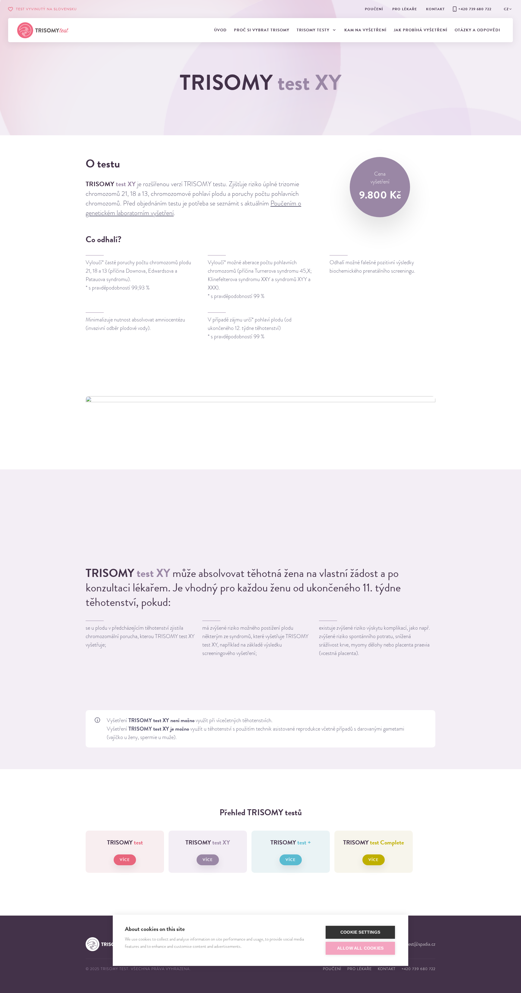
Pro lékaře (359, 968)
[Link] (42, 30)
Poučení (332, 968)
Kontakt (387, 968)
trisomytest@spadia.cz (414, 944)
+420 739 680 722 (418, 968)
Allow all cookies (360, 948)
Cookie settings (360, 932)
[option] (142, 635)
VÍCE (125, 860)
